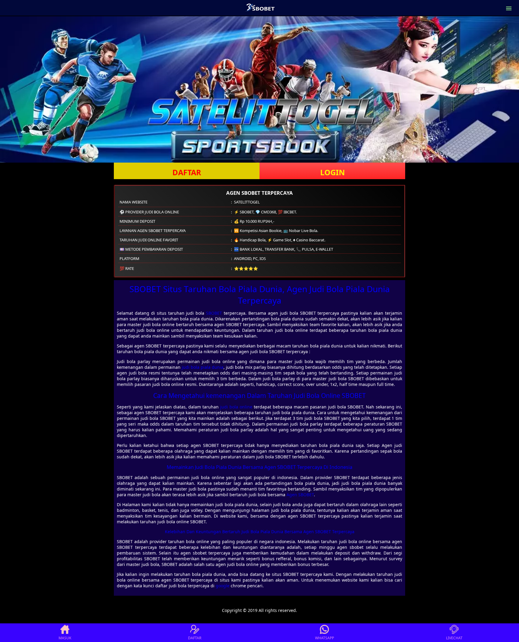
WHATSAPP (324, 637)
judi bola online (236, 407)
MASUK (65, 637)
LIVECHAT (454, 637)
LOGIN (332, 172)
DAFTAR (186, 172)
